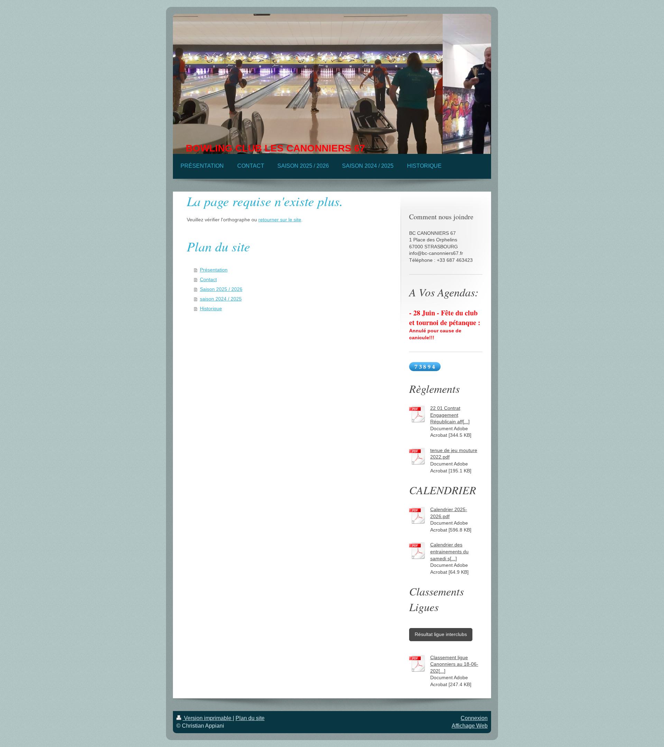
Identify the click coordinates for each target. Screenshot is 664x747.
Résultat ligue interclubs (441, 634)
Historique (211, 308)
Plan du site (250, 718)
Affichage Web (470, 726)
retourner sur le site (279, 219)
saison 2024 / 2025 (221, 299)
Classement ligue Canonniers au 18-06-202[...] (454, 664)
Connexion (474, 718)
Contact (208, 279)
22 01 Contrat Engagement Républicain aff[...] (450, 414)
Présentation (214, 270)
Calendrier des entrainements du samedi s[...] (449, 551)
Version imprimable (208, 718)
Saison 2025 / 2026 (221, 289)
